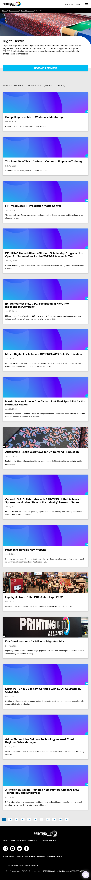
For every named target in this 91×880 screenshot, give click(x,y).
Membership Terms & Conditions (19, 856)
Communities (14, 11)
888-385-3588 (78, 871)
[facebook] (26, 849)
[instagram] (5, 849)
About (6, 840)
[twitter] (19, 849)
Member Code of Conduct (50, 856)
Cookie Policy (49, 840)
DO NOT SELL (34, 840)
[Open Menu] (86, 4)
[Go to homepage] (45, 834)
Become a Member (45, 68)
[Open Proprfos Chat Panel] (85, 874)
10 (60, 819)
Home (4, 11)
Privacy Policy (18, 840)
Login (77, 4)
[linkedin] (12, 849)
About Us (69, 4)
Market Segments (27, 11)
